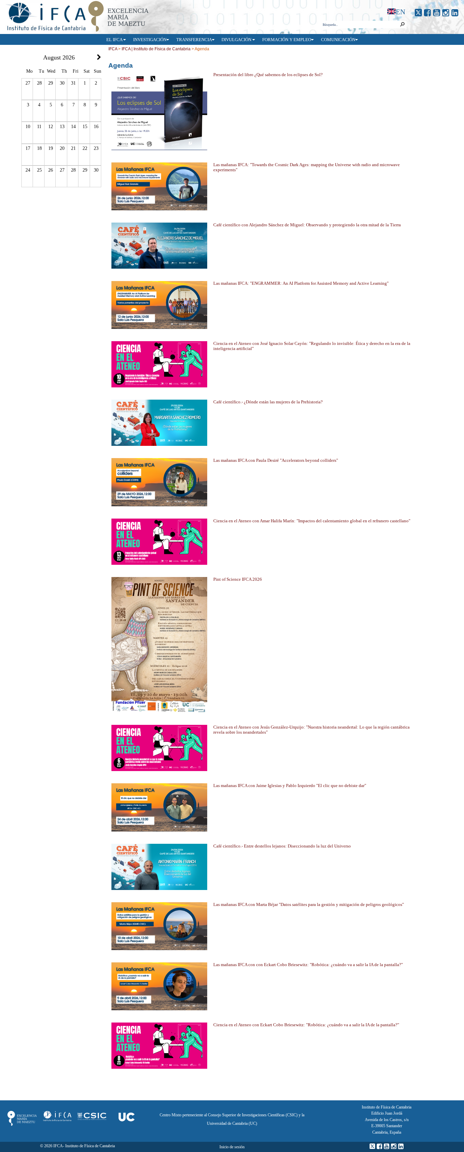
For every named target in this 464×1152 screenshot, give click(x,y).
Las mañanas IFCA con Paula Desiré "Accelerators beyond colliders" (275, 460)
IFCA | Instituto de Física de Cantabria (156, 49)
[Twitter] (418, 12)
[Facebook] (427, 12)
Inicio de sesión (232, 1147)
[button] (402, 24)
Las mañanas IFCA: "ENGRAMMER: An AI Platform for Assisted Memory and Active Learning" (301, 283)
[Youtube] (436, 12)
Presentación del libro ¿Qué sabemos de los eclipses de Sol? (268, 74)
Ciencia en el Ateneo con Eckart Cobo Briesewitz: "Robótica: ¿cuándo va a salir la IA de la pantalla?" (306, 1025)
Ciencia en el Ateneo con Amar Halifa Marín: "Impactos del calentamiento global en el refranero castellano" (311, 521)
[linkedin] (455, 12)
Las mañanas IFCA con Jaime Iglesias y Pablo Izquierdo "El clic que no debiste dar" (289, 785)
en (400, 12)
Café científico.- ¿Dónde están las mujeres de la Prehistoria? (268, 402)
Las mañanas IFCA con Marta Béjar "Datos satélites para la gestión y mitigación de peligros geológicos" (308, 904)
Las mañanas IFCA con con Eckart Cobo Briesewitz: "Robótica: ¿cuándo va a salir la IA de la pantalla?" (308, 964)
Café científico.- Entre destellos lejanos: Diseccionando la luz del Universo (282, 846)
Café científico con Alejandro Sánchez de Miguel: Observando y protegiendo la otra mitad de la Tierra (307, 225)
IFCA (112, 49)
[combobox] (360, 25)
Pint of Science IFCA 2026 (237, 579)
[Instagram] (445, 12)
